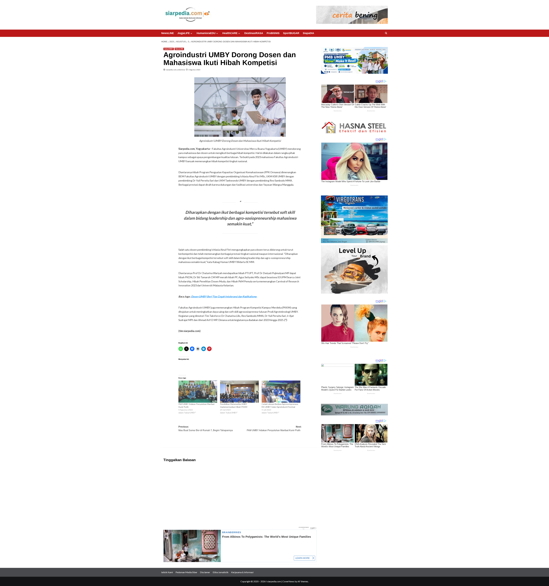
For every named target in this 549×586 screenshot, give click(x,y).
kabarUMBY (168, 49)
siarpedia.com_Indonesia (175, 70)
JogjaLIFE (183, 33)
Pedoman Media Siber (186, 572)
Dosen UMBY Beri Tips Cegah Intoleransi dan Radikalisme (224, 296)
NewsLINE (167, 33)
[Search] (386, 33)
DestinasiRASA (253, 33)
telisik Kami (167, 572)
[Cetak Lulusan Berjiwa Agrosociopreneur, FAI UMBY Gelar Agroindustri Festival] (281, 392)
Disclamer (205, 572)
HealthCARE (229, 33)
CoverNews (288, 581)
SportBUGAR (291, 33)
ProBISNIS (273, 33)
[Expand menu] (191, 33)
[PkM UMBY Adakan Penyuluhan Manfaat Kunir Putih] (197, 392)
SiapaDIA (308, 33)
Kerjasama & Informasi (242, 572)
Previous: (206, 429)
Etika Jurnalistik (220, 572)
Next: (274, 429)
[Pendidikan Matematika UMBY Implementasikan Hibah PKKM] (239, 392)
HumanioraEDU (206, 33)
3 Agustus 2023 (194, 70)
